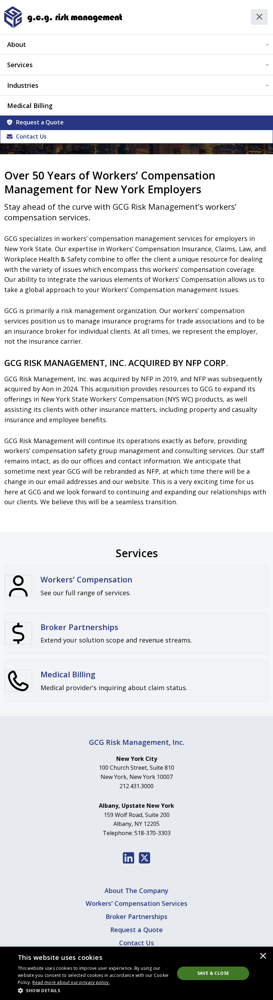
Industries (22, 85)
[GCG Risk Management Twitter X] (144, 857)
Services (20, 64)
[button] (94, 990)
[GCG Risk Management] (62, 17)
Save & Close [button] (213, 973)
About (16, 44)
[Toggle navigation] (259, 17)
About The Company (136, 890)
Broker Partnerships (136, 916)
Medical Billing (30, 105)
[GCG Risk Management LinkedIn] (128, 857)
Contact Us (31, 136)
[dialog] (136, 973)
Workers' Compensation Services (136, 903)
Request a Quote (40, 122)
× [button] (263, 956)
